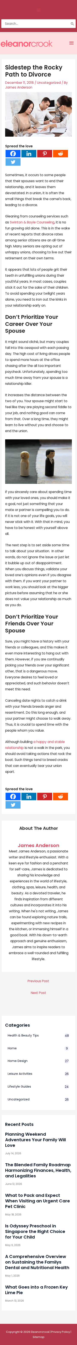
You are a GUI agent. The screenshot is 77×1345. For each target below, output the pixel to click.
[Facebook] (13, 153)
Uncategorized (49, 82)
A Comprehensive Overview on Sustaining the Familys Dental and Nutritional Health (37, 1262)
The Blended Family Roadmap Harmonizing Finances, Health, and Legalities (38, 1170)
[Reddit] (60, 153)
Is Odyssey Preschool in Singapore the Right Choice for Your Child (35, 1231)
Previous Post (38, 981)
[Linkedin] (28, 153)
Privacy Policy (60, 1332)
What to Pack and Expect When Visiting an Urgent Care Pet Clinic (37, 1200)
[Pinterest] (44, 153)
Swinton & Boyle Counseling (32, 222)
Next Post (38, 993)
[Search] (73, 23)
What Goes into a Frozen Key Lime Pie (36, 1290)
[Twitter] (13, 162)
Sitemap (38, 1337)
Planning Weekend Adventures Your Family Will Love (35, 1139)
